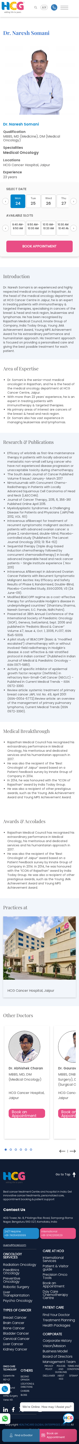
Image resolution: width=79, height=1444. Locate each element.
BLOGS (24, 1395)
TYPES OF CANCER (17, 1310)
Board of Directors (57, 1356)
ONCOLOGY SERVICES (12, 1256)
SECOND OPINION (25, 1378)
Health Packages (56, 1325)
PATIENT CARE (53, 1307)
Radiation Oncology (19, 1264)
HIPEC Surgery (10, 1395)
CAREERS (25, 1391)
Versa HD (8, 1399)
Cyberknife (8, 1375)
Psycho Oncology (17, 1300)
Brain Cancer (13, 1322)
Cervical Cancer (16, 1338)
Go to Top (63, 1174)
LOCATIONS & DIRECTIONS (27, 1385)
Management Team (59, 1361)
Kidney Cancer (15, 1349)
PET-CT (6, 1379)
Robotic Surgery (16, 1286)
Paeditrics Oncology (11, 1271)
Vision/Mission (54, 1345)
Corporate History (57, 1340)
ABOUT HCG (61, 1377)
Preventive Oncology (11, 1280)
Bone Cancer (14, 1328)
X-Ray (6, 1383)
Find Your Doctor (56, 1314)
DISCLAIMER (49, 1375)
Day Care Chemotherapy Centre (55, 1294)
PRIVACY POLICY (48, 1367)
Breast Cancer (15, 1317)
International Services (53, 1259)
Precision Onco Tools (55, 1276)
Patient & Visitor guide (55, 1268)
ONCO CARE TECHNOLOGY (9, 1368)
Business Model (55, 1351)
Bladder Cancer (16, 1333)
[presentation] (62, 1151)
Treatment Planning (59, 1320)
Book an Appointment (24, 1113)
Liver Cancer (13, 1344)
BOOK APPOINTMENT (39, 246)
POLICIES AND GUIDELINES (61, 1369)
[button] (5, 1149)
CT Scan (7, 1391)
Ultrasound (9, 1387)
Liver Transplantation (16, 1294)
